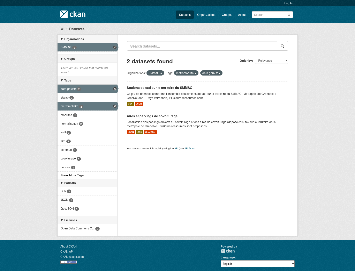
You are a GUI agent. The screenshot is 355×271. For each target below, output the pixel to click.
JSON (139, 103)
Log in (288, 3)
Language (228, 257)
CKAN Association (72, 257)
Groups (227, 15)
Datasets (185, 15)
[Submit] (289, 14)
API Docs (189, 148)
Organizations (206, 15)
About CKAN (68, 246)
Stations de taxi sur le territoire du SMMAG (159, 87)
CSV (130, 103)
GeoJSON (150, 132)
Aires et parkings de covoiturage (152, 116)
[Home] (62, 28)
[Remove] (161, 73)
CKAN (228, 251)
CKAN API (67, 251)
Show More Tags (72, 175)
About (242, 15)
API (176, 148)
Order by (246, 60)
